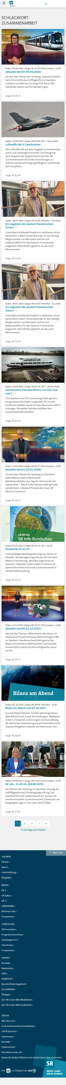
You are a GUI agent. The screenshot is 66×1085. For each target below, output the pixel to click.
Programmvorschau (12, 934)
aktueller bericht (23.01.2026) (23, 469)
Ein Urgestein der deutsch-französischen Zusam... (29, 225)
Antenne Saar (9, 911)
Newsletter (7, 968)
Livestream (7, 945)
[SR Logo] (12, 3)
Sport (4, 867)
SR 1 (4, 890)
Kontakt (6, 963)
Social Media (8, 989)
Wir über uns (8, 1020)
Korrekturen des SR (12, 1052)
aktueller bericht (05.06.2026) (23, 72)
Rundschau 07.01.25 (17, 549)
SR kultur (6, 895)
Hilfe (4, 973)
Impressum (8, 1036)
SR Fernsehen (9, 929)
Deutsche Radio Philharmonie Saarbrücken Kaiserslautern (32, 1057)
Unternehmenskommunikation (18, 1026)
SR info (5, 861)
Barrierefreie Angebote (14, 984)
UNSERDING (8, 906)
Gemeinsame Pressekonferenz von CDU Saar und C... (31, 391)
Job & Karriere (9, 1031)
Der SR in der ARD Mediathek (17, 999)
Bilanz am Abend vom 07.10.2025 (25, 708)
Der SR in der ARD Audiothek (16, 1005)
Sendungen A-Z (10, 939)
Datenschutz (8, 1047)
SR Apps (6, 994)
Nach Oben (58, 852)
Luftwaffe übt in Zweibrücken (23, 144)
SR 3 (4, 900)
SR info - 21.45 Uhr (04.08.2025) (24, 784)
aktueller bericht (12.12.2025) (23, 628)
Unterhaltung (9, 872)
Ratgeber (6, 877)
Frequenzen (8, 916)
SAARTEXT (7, 978)
